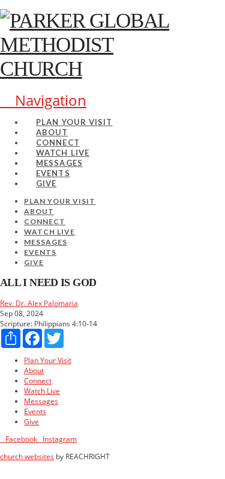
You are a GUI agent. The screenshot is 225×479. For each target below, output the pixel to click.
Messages (41, 401)
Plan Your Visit (47, 360)
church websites (27, 456)
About (34, 370)
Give (31, 421)
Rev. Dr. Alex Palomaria (39, 303)
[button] (43, 100)
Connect (38, 381)
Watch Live (42, 391)
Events (35, 411)
